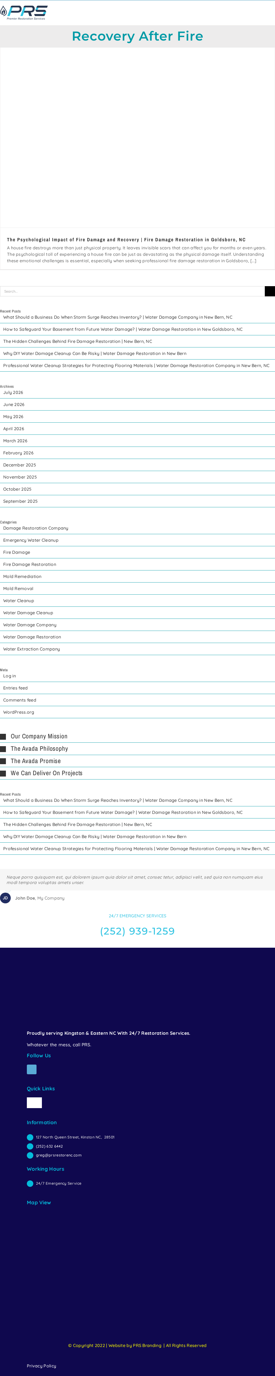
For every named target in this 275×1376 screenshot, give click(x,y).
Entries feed (15, 688)
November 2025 (20, 477)
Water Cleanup (18, 600)
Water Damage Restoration (32, 637)
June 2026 (14, 404)
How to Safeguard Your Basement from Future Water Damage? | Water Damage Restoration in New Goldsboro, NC (123, 329)
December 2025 (19, 465)
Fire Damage (16, 552)
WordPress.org (18, 712)
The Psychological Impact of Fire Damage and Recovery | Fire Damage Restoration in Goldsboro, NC (126, 239)
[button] (137, 736)
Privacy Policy (41, 1365)
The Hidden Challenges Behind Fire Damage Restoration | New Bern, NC (77, 341)
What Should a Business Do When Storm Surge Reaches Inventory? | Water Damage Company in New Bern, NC (117, 317)
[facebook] (32, 1069)
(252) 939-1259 (137, 931)
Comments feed (19, 700)
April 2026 (13, 428)
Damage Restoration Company (35, 528)
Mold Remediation (22, 576)
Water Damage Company (29, 624)
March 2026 (15, 440)
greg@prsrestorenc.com (59, 1155)
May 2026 (13, 416)
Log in (9, 675)
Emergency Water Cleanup (31, 540)
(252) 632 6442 (49, 1146)
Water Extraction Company (31, 649)
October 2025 (17, 489)
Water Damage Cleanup (28, 612)
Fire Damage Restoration (29, 564)
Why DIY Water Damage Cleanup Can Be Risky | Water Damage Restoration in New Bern (94, 353)
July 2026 (13, 392)
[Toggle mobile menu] (273, 10)
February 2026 (18, 452)
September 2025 (20, 501)
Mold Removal (18, 588)
